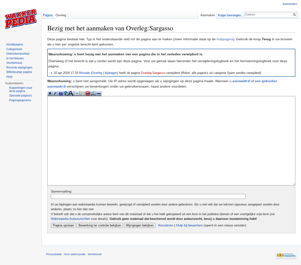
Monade (84, 73)
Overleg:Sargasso (153, 73)
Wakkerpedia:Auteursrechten (70, 219)
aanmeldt (239, 81)
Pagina (47, 15)
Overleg (97, 73)
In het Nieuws (15, 58)
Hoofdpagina (14, 44)
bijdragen (111, 73)
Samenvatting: (61, 191)
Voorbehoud (14, 62)
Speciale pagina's (20, 95)
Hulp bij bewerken (189, 225)
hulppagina (225, 39)
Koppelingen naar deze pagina (20, 89)
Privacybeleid (53, 254)
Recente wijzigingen (19, 67)
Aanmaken (207, 15)
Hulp (9, 76)
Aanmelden (289, 4)
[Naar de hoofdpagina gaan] (21, 19)
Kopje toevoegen (229, 15)
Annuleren (165, 225)
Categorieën (14, 49)
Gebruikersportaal (17, 53)
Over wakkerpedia (74, 254)
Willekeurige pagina (19, 72)
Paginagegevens (20, 100)
